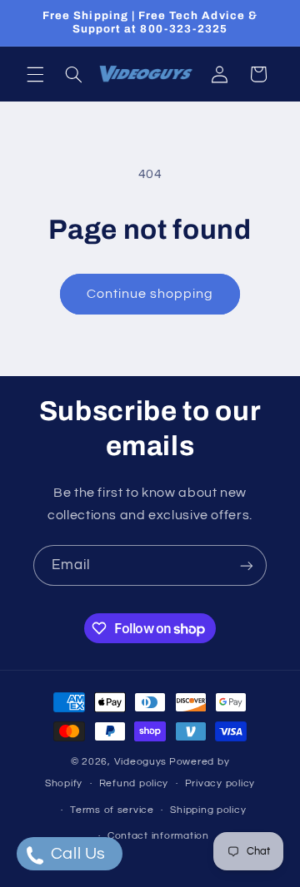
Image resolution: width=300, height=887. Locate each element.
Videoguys (141, 761)
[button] (35, 74)
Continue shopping (150, 293)
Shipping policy (208, 810)
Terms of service (112, 810)
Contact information (158, 835)
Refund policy (134, 783)
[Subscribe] (247, 565)
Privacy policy (220, 783)
